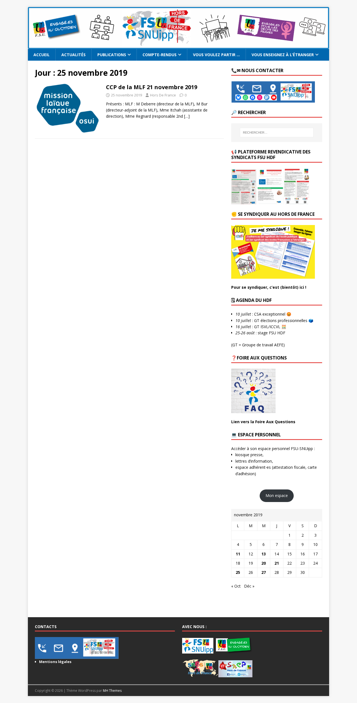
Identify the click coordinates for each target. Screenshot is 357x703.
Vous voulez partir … (216, 54)
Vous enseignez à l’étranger (283, 54)
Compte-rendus (160, 54)
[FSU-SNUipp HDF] (178, 45)
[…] (187, 116)
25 (238, 572)
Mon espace (277, 495)
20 (263, 563)
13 (263, 554)
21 (276, 563)
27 (263, 572)
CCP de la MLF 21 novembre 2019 (151, 87)
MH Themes (112, 690)
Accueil (41, 54)
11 (238, 554)
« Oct (236, 586)
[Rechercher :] (277, 132)
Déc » (249, 586)
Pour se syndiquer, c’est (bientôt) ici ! (268, 287)
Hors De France (163, 95)
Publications (111, 54)
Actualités (73, 54)
